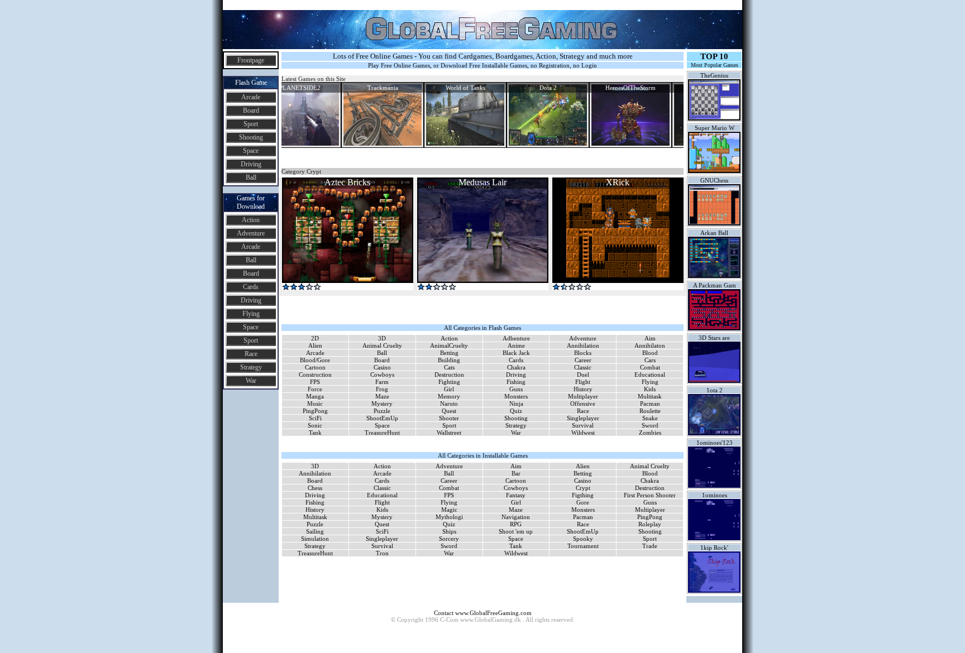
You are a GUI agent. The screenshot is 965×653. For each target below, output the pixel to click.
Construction (315, 374)
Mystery (382, 403)
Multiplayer (583, 396)
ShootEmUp (382, 418)
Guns (516, 389)
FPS (315, 381)
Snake (650, 418)
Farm (382, 381)
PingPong (315, 410)
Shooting (251, 137)
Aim (650, 338)
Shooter (449, 418)
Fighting (449, 381)
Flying (251, 314)
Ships (449, 531)
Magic (449, 509)
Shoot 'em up (516, 531)
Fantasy (516, 495)
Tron (382, 553)
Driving (251, 164)
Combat (650, 367)
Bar (516, 473)
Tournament (583, 545)
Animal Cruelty (382, 345)
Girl (449, 389)
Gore (582, 502)
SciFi (315, 418)
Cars (650, 360)
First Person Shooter (650, 495)
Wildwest (583, 432)
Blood (650, 352)
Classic (582, 367)
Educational (649, 374)
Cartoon (315, 367)
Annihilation (583, 345)
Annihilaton (649, 345)
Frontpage (250, 60)
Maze (382, 396)
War (251, 381)
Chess (315, 487)
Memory (449, 396)
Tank (315, 432)
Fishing (516, 381)
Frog (382, 389)
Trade (649, 545)
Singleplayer (583, 418)
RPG (516, 524)
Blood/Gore (315, 360)
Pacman (650, 403)
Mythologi (449, 516)
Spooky (583, 538)
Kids (650, 389)
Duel (583, 374)
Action (251, 220)
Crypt (583, 487)
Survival (583, 425)
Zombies (650, 432)
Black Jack (516, 352)
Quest (449, 410)
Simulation (315, 538)
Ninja (516, 403)
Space (251, 151)
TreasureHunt (382, 432)
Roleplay (649, 524)
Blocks (582, 352)
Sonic (315, 425)
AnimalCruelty (449, 345)
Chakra (516, 367)
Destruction (449, 374)
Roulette (650, 410)
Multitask (650, 396)
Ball (251, 177)
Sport (250, 124)
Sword (650, 425)
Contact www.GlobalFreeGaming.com (483, 612)
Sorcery (449, 538)
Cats (449, 367)
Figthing (583, 495)
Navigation (515, 516)
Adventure (251, 233)
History (583, 389)
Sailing (315, 531)
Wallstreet (449, 432)
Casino (382, 367)
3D (382, 338)
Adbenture (516, 338)
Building (449, 360)
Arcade (250, 97)
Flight (582, 381)
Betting (449, 352)
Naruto (449, 403)
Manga (315, 396)
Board (251, 110)
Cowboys (382, 374)
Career (583, 360)
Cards (251, 287)
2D (315, 338)
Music (315, 403)
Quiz (516, 410)
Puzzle (382, 410)
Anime (516, 345)
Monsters (516, 396)
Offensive (582, 403)
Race (251, 354)
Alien (315, 345)
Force (315, 389)
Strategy (251, 367)
